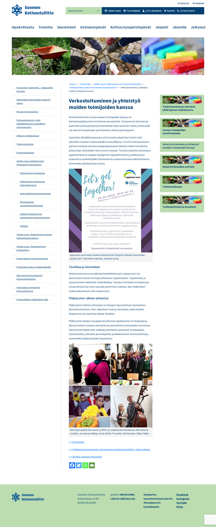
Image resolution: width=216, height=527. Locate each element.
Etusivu (73, 84)
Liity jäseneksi (153, 10)
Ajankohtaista (23, 27)
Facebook (182, 494)
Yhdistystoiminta (25, 144)
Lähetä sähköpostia (123, 498)
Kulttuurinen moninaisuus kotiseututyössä (32, 183)
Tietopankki (133, 10)
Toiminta (45, 27)
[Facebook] (72, 465)
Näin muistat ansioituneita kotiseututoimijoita (29, 277)
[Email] (92, 465)
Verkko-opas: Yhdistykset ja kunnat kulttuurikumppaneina (34, 236)
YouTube (181, 502)
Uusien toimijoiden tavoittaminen (174, 131)
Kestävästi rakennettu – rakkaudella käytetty (35, 89)
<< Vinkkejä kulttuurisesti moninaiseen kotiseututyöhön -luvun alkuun (109, 449)
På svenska (198, 3)
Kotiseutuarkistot (25, 152)
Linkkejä (24, 226)
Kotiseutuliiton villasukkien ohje (32, 299)
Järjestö (161, 27)
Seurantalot (66, 27)
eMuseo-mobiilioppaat (28, 135)
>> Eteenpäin (76, 442)
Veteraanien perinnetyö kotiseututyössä (28, 289)
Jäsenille (179, 27)
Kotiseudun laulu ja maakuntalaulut (34, 266)
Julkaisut (198, 27)
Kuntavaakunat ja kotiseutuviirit (32, 258)
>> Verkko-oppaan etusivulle (85, 456)
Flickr (179, 506)
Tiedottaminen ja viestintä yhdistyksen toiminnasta (179, 108)
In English (183, 3)
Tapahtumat (114, 10)
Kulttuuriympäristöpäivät (130, 27)
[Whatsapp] (85, 465)
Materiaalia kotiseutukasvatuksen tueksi (33, 101)
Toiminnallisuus (172, 186)
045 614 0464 (127, 494)
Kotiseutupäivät (93, 27)
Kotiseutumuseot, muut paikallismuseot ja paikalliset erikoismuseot (31, 124)
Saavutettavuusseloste (158, 498)
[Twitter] (79, 465)
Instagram (182, 498)
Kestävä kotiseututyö (27, 111)
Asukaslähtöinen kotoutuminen (35, 193)
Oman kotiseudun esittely (178, 166)
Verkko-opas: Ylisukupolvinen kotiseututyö (31, 248)
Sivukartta (149, 494)
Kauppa (171, 10)
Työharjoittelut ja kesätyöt (179, 206)
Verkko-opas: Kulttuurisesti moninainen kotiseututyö (30, 163)
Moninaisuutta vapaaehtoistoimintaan (31, 203)
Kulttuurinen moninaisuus (32, 173)
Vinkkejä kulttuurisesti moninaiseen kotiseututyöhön (35, 215)
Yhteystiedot (187, 10)
